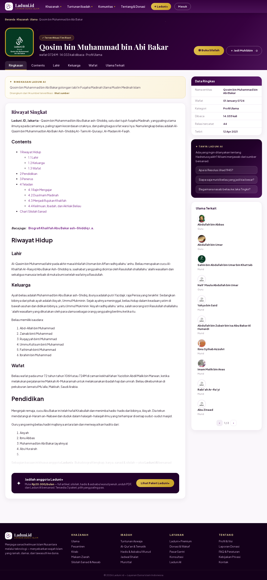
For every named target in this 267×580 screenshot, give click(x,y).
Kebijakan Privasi (230, 557)
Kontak (223, 562)
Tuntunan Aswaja (131, 541)
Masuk (182, 6)
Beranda (10, 19)
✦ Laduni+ (161, 6)
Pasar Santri (177, 551)
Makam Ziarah (80, 557)
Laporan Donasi (229, 546)
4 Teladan (26, 184)
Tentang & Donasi (133, 6)
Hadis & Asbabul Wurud (136, 551)
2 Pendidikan (28, 173)
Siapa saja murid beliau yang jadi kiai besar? (226, 179)
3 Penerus (26, 179)
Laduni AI (175, 562)
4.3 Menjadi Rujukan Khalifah (47, 200)
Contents (38, 65)
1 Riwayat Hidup (30, 152)
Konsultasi (176, 557)
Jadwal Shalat (129, 557)
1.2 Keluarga (36, 163)
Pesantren (78, 546)
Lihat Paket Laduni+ (155, 483)
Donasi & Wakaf (180, 546)
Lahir (56, 65)
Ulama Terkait (115, 65)
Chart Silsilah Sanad (33, 211)
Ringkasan (16, 65)
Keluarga (74, 65)
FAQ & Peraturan (229, 551)
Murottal (126, 562)
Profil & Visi (226, 541)
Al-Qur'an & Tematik (133, 546)
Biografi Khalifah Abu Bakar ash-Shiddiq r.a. (61, 228)
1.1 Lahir (33, 157)
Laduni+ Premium (181, 541)
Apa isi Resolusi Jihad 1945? (216, 170)
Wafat (93, 65)
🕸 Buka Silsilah (208, 50)
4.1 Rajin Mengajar (40, 190)
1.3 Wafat (34, 168)
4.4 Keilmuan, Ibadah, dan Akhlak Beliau (54, 206)
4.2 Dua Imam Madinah (43, 195)
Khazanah (23, 19)
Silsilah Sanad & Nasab (86, 562)
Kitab (74, 551)
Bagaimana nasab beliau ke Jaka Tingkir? (225, 189)
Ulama (34, 19)
